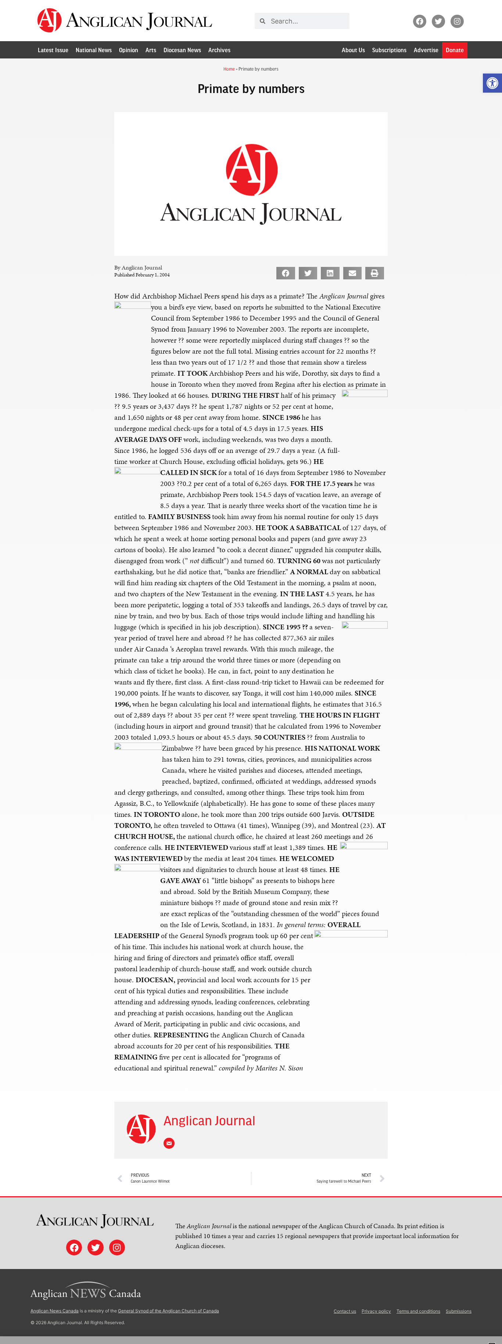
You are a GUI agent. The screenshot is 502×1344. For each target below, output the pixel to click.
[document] (251, 672)
